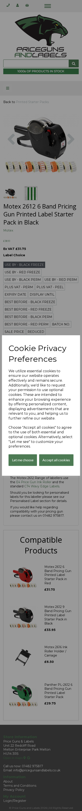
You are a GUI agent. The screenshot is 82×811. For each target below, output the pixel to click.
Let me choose (22, 460)
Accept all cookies (56, 460)
